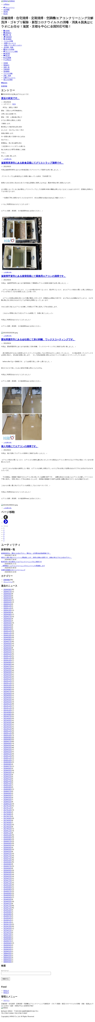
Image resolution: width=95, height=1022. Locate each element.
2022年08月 (7, 689)
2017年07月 (7, 816)
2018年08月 (7, 789)
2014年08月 (7, 889)
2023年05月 (7, 671)
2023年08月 (7, 664)
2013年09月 (7, 912)
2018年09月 (7, 787)
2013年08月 (7, 914)
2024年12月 (7, 631)
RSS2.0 (6, 993)
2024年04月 (7, 648)
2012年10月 (7, 926)
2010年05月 (7, 945)
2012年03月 (7, 928)
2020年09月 (7, 737)
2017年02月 (7, 827)
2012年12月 (7, 922)
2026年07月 (7, 591)
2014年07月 (7, 891)
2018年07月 (7, 791)
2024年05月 (7, 646)
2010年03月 (7, 949)
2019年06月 (7, 768)
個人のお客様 (9, 49)
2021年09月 (7, 712)
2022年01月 (7, 704)
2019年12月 (7, 756)
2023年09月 (7, 662)
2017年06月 (7, 818)
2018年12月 (7, 781)
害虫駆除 (8, 39)
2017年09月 (7, 812)
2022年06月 (7, 693)
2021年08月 (7, 714)
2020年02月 (7, 752)
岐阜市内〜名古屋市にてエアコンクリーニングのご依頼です (21, 562)
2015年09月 (7, 862)
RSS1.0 (6, 991)
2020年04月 (7, 747)
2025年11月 (7, 608)
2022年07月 (7, 691)
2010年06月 (7, 943)
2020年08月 (7, 739)
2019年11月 (7, 758)
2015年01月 (7, 878)
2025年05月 (7, 621)
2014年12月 (7, 881)
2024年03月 (7, 650)
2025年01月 (7, 629)
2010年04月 (7, 947)
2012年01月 (7, 931)
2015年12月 (7, 856)
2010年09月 (7, 937)
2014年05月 (7, 895)
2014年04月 (7, 897)
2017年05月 (7, 820)
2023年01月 (7, 679)
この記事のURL (7, 159)
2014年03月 (7, 899)
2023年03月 (7, 675)
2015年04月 (7, 872)
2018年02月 (7, 802)
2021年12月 (7, 706)
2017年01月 (7, 829)
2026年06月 (7, 594)
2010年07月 (7, 941)
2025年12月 (7, 606)
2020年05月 (7, 745)
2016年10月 (7, 835)
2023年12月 (7, 656)
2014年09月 (7, 887)
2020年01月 (7, 754)
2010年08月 (7, 939)
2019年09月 (7, 762)
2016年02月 (7, 851)
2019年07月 (7, 766)
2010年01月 (7, 951)
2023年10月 (7, 660)
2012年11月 (7, 924)
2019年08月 (7, 764)
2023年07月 (7, 666)
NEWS (5, 12)
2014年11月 (7, 883)
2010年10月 (7, 935)
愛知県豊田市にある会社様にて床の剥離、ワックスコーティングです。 (38, 339)
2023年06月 (7, 668)
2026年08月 (7, 589)
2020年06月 (7, 743)
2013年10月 (7, 910)
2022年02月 (7, 702)
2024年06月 (7, 644)
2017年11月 (7, 808)
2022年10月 (7, 685)
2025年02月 (7, 627)
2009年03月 (7, 955)
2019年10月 (7, 760)
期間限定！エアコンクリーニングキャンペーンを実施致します (23, 566)
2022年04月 (7, 698)
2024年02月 (7, 652)
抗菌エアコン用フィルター (12, 45)
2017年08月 (7, 814)
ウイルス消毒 (8, 41)
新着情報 (6, 580)
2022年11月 (7, 683)
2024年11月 (7, 633)
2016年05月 (7, 845)
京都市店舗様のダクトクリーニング (13, 570)
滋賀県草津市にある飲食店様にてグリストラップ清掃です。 (32, 162)
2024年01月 (7, 654)
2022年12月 (7, 681)
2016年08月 (7, 839)
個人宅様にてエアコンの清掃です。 (19, 446)
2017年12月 (7, 806)
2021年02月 (7, 727)
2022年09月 (7, 687)
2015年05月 (7, 870)
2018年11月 (7, 783)
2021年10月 (7, 710)
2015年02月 (7, 876)
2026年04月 (7, 598)
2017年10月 (7, 810)
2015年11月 (7, 858)
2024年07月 (7, 641)
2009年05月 (7, 953)
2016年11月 (7, 833)
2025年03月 (7, 625)
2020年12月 (7, 731)
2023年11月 (7, 658)
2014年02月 (7, 901)
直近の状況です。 (10, 98)
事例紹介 (8, 33)
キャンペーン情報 (11, 51)
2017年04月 (7, 822)
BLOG (5, 14)
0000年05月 (7, 960)
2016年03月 (7, 849)
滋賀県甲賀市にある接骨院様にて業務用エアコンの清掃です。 (33, 276)
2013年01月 (7, 920)
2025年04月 (7, 623)
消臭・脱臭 (9, 47)
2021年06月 (7, 718)
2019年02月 (7, 777)
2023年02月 (7, 677)
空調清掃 (8, 37)
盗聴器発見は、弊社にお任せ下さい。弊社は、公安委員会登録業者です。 (26, 553)
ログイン (6, 1000)
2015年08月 (7, 864)
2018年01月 (7, 804)
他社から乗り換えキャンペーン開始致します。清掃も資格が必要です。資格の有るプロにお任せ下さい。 (36, 557)
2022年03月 (7, 700)
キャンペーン (10, 7)
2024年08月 (7, 639)
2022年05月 (7, 695)
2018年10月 (7, 785)
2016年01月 (7, 854)
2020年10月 (7, 735)
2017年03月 (7, 824)
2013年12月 (7, 906)
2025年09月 (7, 612)
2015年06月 (7, 868)
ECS (14, 104)
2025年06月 (7, 619)
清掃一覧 (8, 35)
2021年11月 (7, 708)
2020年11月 (7, 733)
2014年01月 (7, 903)
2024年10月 (7, 635)
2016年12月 (7, 831)
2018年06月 (7, 793)
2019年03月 (7, 775)
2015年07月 (7, 866)
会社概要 (6, 9)
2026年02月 (7, 602)
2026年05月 (7, 596)
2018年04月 (7, 797)
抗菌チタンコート (9, 43)
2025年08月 (7, 614)
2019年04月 (7, 772)
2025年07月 (7, 616)
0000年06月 (7, 958)
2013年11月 (7, 908)
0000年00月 (7, 962)
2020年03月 (7, 750)
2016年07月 (7, 841)
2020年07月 (7, 741)
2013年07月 (7, 916)
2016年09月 (7, 837)
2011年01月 (7, 933)
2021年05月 (7, 720)
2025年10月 (7, 610)
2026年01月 (7, 604)
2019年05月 (7, 770)
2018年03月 (7, 800)
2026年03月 (7, 600)
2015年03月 (7, 874)
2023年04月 (7, 673)
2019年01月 (7, 779)
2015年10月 (7, 860)
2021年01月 (7, 729)
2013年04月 (7, 918)
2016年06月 (7, 843)
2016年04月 (7, 847)
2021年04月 (7, 722)
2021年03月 (7, 725)
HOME (7, 31)
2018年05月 (7, 795)
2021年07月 (7, 716)
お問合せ (6, 4)
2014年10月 (7, 885)
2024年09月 (7, 637)
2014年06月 (7, 893)
